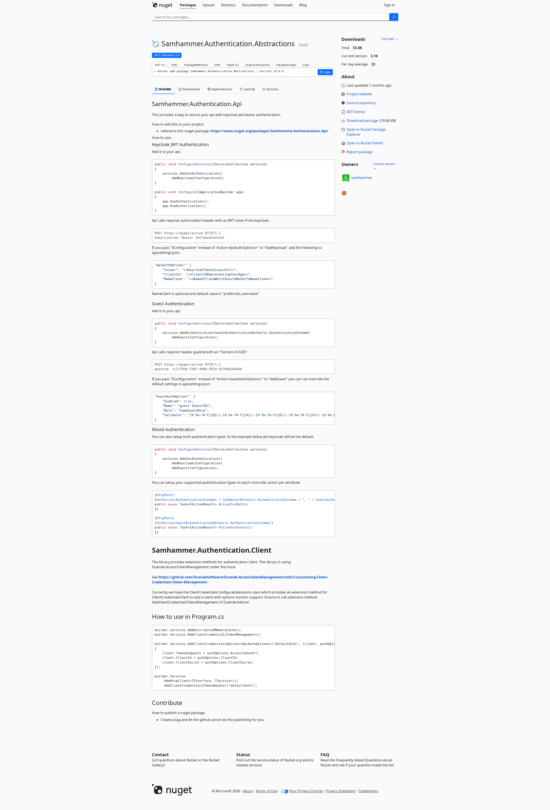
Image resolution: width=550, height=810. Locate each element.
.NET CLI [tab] (160, 65)
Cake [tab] (306, 65)
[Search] (393, 17)
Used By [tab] (248, 89)
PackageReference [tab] (196, 65)
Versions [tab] (272, 89)
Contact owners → (384, 166)
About (248, 791)
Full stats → (389, 39)
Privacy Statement (341, 791)
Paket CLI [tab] (233, 65)
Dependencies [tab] (221, 89)
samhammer (361, 177)
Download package (362, 120)
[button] (325, 72)
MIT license (356, 111)
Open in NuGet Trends (365, 143)
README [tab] (164, 89)
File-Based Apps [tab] (286, 65)
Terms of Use (266, 791)
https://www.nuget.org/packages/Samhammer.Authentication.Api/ (269, 131)
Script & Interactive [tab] (257, 65)
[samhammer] (346, 178)
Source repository (361, 102)
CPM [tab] (217, 65)
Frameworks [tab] (191, 89)
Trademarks (368, 791)
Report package (360, 152)
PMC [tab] (175, 65)
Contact (160, 754)
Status (243, 754)
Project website (359, 94)
